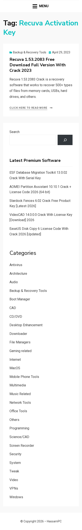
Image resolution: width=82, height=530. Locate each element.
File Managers (19, 342)
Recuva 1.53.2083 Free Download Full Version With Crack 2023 (37, 65)
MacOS (14, 368)
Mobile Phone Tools (24, 377)
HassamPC (54, 521)
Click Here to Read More (28, 107)
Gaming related (20, 351)
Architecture (18, 274)
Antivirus (15, 265)
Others (14, 420)
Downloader (18, 334)
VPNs (13, 488)
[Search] (65, 140)
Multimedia (17, 385)
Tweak (14, 471)
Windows (16, 497)
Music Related (20, 394)
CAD (12, 308)
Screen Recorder (21, 446)
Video (13, 480)
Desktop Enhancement (25, 325)
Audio (13, 282)
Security (15, 454)
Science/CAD (19, 437)
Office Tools (18, 411)
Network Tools (20, 403)
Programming (19, 428)
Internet (15, 360)
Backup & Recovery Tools (29, 52)
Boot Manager (19, 299)
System (15, 463)
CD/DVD (15, 317)
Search (14, 132)
